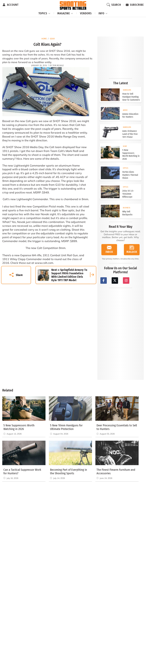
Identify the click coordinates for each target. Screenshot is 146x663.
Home (44, 38)
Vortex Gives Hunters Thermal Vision (130, 175)
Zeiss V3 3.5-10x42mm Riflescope (128, 193)
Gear (52, 38)
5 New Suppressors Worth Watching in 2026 (130, 154)
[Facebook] (103, 280)
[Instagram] (126, 280)
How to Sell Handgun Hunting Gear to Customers (131, 96)
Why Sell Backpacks (127, 213)
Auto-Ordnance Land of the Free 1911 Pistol (130, 134)
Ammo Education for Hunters (130, 115)
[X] (115, 280)
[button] (44, 13)
